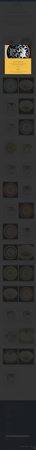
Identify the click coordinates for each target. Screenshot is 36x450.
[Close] (30, 46)
